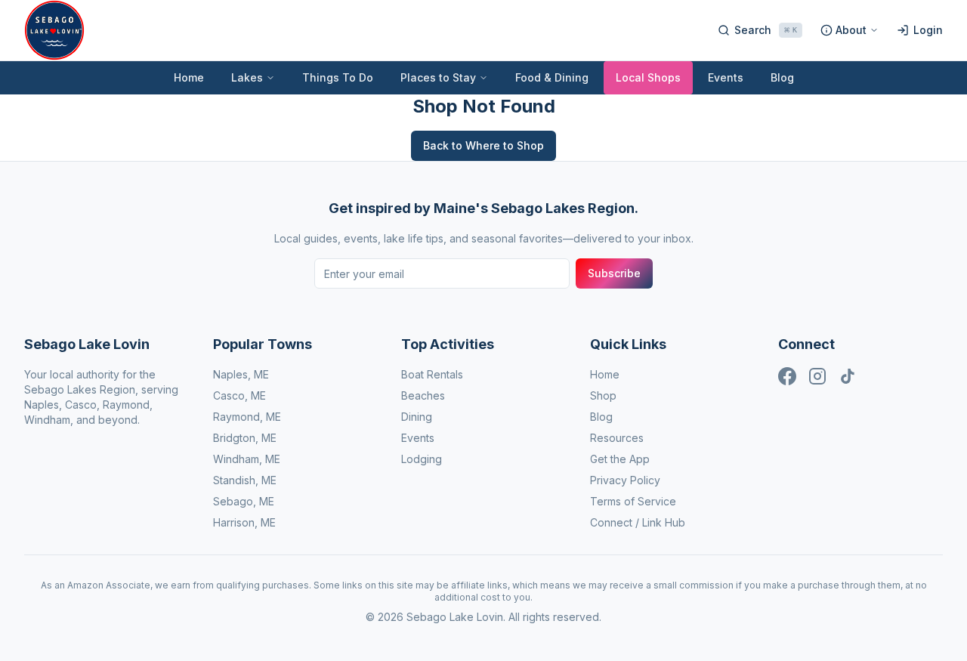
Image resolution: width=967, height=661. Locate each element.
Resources (617, 437)
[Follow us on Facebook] (787, 376)
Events (725, 77)
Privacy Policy (625, 480)
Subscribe (614, 273)
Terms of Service (633, 501)
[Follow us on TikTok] (848, 376)
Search (765, 29)
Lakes (247, 77)
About (851, 29)
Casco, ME (239, 395)
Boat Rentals (432, 374)
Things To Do (337, 77)
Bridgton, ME (245, 437)
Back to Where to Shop (483, 145)
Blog (782, 77)
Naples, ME (241, 374)
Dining (416, 416)
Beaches (423, 395)
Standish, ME (245, 480)
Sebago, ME (243, 501)
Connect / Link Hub (637, 522)
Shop (603, 395)
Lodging (421, 459)
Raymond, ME (247, 416)
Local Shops (648, 77)
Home (189, 77)
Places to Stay (438, 77)
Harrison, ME (244, 522)
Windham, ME (246, 459)
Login (928, 29)
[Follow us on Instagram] (817, 376)
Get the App (620, 459)
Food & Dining (552, 77)
